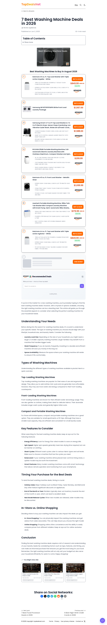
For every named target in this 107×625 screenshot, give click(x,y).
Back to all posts (28, 11)
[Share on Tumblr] (62, 596)
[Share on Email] (65, 596)
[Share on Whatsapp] (55, 596)
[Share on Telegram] (51, 596)
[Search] (81, 5)
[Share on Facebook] (41, 596)
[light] (85, 5)
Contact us (79, 621)
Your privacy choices (67, 621)
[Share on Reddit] (58, 596)
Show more (28, 42)
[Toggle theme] (82, 276)
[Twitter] (85, 621)
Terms (51, 621)
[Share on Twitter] (45, 596)
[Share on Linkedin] (48, 596)
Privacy (57, 621)
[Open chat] (102, 620)
